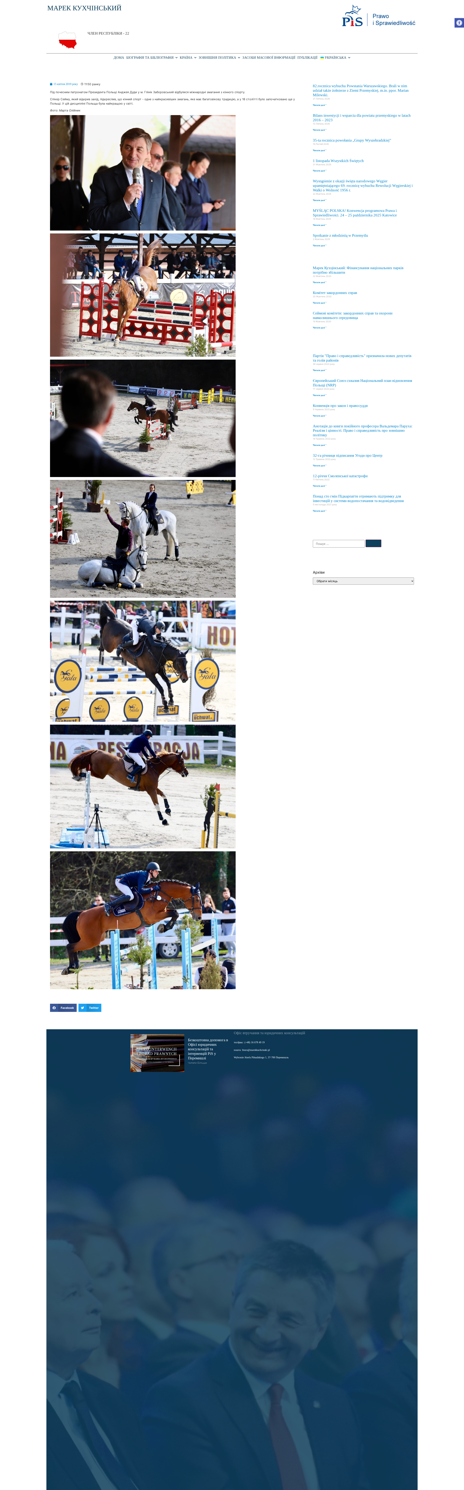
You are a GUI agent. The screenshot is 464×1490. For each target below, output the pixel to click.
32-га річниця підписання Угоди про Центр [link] (347, 455)
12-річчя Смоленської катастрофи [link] (340, 476)
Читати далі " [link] (320, 105)
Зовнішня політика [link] (217, 57)
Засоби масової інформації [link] (268, 57)
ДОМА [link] (119, 57)
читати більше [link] (197, 1062)
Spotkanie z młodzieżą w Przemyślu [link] (340, 235)
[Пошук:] (339, 544)
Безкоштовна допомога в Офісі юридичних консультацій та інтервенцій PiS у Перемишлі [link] (208, 1049)
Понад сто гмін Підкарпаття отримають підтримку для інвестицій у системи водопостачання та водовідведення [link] (358, 498)
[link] (459, 23)
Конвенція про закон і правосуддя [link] (340, 405)
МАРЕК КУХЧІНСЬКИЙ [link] (84, 8)
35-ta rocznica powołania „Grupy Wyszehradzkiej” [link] (352, 140)
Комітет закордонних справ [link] (335, 293)
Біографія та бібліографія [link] (150, 57)
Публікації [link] (307, 57)
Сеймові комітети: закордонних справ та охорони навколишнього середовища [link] (352, 315)
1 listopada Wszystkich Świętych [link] (338, 161)
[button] (63, 1008)
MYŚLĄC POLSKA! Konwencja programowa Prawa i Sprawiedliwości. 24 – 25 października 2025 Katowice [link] (355, 212)
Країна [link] (186, 57)
